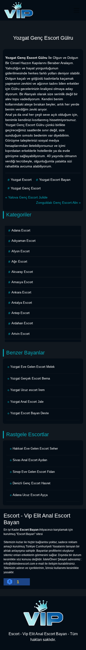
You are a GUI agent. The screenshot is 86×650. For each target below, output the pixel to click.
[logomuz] (43, 613)
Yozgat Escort (21, 180)
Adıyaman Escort (23, 240)
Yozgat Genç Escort (26, 188)
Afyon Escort (20, 251)
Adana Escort (20, 230)
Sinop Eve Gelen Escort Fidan (34, 472)
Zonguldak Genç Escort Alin (57, 202)
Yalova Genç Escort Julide (28, 197)
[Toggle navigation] (76, 10)
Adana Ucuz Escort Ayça (30, 495)
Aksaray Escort (22, 272)
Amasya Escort (22, 282)
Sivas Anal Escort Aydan (30, 460)
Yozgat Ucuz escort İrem (27, 390)
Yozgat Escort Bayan (54, 180)
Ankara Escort (21, 292)
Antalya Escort (21, 302)
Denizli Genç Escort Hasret (31, 483)
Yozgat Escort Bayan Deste (29, 413)
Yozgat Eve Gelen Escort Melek (32, 367)
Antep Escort (20, 313)
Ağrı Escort (19, 261)
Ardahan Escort (22, 323)
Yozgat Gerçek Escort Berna (30, 378)
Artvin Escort (20, 334)
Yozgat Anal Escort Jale (26, 401)
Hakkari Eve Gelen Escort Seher (35, 448)
